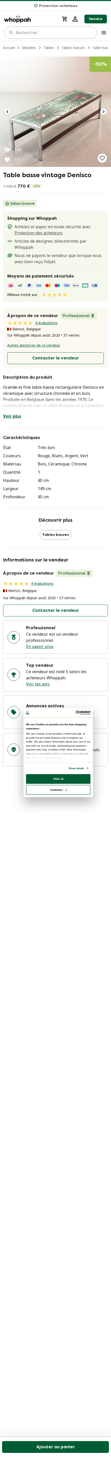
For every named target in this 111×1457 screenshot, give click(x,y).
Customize (56, 789)
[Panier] (65, 19)
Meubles (29, 47)
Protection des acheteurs (38, 233)
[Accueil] (30, 19)
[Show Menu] (104, 33)
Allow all (58, 778)
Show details (76, 768)
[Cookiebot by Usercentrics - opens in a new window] (76, 712)
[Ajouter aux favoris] (102, 158)
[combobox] (54, 33)
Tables (48, 47)
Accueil (9, 47)
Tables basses (73, 47)
